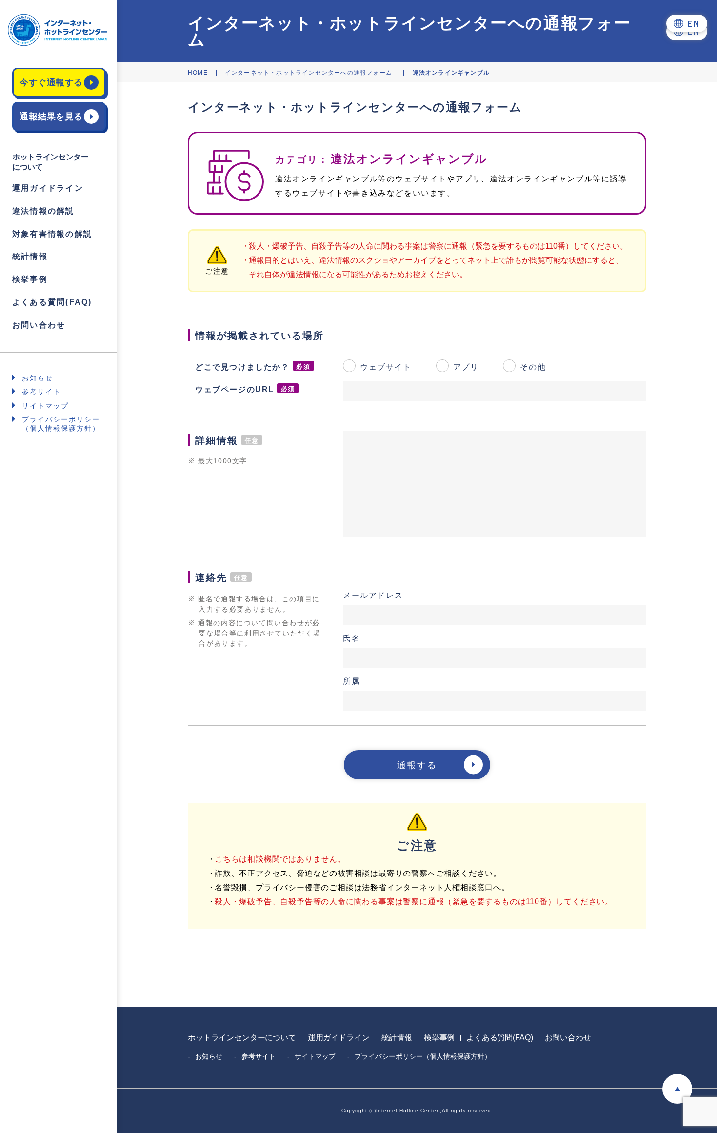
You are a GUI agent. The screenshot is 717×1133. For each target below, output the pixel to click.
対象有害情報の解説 (52, 234)
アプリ (466, 367)
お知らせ (37, 378)
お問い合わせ (38, 325)
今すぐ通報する (51, 82)
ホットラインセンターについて (242, 1038)
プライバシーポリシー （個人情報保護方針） (61, 424)
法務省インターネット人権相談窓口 (427, 887)
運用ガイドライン (47, 188)
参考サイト (41, 392)
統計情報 (30, 256)
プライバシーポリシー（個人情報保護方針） (423, 1056)
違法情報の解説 (43, 211)
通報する (417, 765)
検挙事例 (30, 279)
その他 (533, 367)
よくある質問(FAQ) (52, 302)
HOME (198, 72)
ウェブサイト (386, 367)
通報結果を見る (51, 116)
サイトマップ (45, 406)
